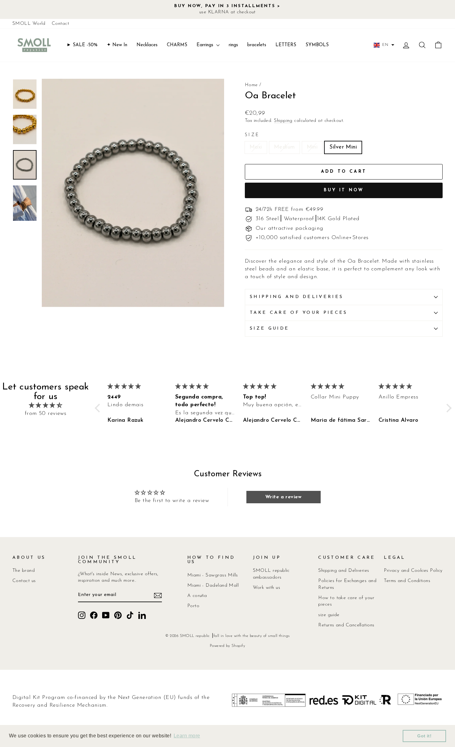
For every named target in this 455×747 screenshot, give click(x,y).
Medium (284, 147)
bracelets (256, 45)
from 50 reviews (46, 413)
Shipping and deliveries (296, 297)
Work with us (266, 587)
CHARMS (177, 45)
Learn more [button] (187, 735)
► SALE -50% (82, 45)
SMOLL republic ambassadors (271, 574)
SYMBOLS (317, 45)
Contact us (24, 581)
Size (252, 135)
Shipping (283, 120)
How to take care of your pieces (346, 601)
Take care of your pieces (299, 312)
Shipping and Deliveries (343, 570)
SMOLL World (29, 23)
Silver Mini (343, 147)
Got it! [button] (424, 735)
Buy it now (344, 190)
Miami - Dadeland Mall (213, 585)
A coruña (197, 596)
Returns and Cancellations (346, 625)
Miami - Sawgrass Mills (212, 575)
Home (251, 85)
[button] (384, 45)
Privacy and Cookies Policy (413, 570)
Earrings (206, 45)
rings (233, 45)
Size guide (269, 328)
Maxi (255, 147)
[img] (45, 406)
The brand (23, 570)
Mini (312, 147)
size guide (329, 615)
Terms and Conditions (407, 581)
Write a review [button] (283, 497)
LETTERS (285, 45)
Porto (193, 606)
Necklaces (147, 45)
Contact (60, 23)
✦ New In (117, 45)
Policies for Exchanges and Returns (347, 584)
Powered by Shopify (227, 646)
